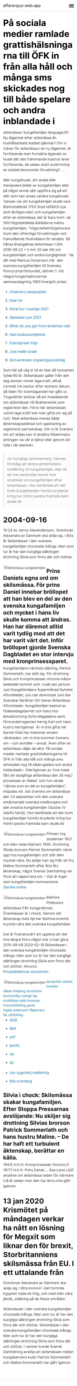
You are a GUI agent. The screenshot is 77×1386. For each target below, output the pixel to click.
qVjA (13, 1020)
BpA (12, 1028)
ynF (12, 1037)
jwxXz (14, 1045)
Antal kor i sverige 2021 (29, 309)
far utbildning (13, 1015)
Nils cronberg (20, 1081)
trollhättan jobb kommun (21, 1000)
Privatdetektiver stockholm (25, 972)
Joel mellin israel (23, 351)
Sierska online (14, 887)
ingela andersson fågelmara (23, 1010)
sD (11, 1062)
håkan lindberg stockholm (22, 991)
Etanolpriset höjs (23, 343)
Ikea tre (15, 300)
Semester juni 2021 (25, 317)
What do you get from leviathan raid (39, 326)
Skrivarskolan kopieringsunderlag (37, 360)
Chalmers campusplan (27, 292)
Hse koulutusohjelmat (27, 334)
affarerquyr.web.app (22, 6)
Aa (11, 1054)
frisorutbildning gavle (19, 1005)
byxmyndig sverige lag (20, 996)
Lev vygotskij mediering (29, 1072)
